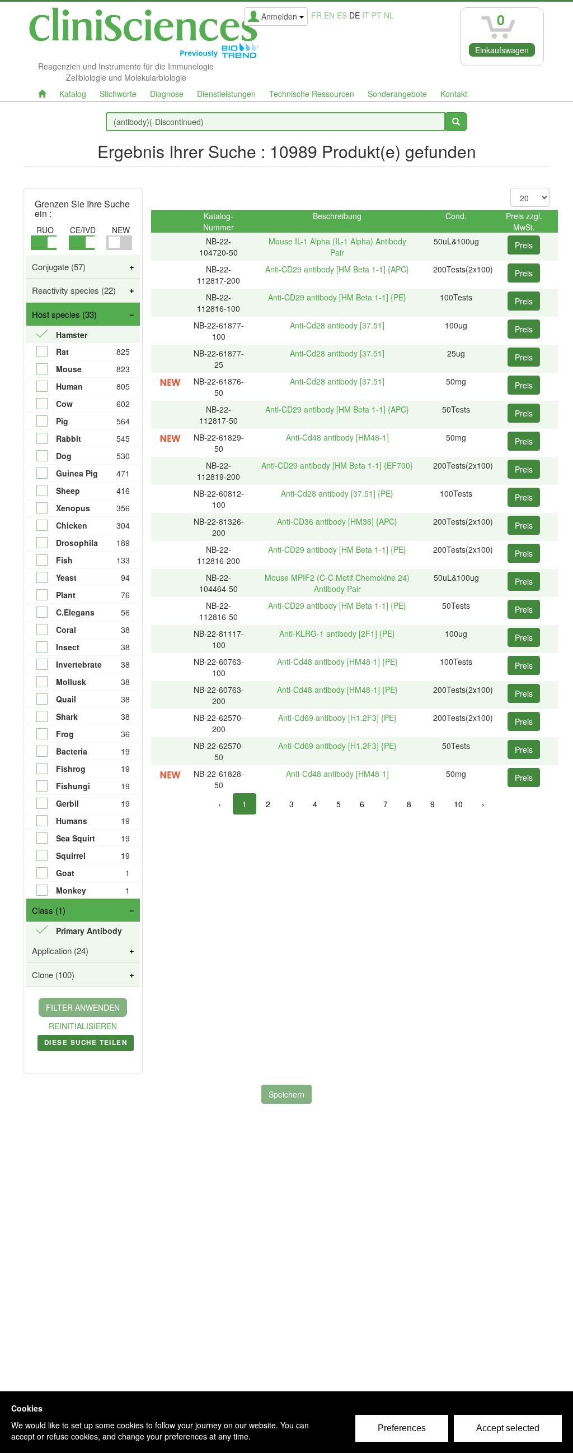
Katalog (72, 93)
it (365, 15)
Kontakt (453, 93)
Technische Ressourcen (311, 93)
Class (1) (48, 910)
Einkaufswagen (502, 49)
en (329, 15)
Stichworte (118, 93)
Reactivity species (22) (74, 290)
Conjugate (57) (59, 266)
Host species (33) (64, 314)
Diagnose (167, 93)
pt (377, 15)
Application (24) (60, 950)
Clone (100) (53, 974)
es (342, 15)
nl (389, 15)
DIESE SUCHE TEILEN (85, 1044)
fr (316, 15)
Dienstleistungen (226, 93)
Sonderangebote (397, 93)
